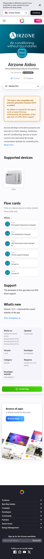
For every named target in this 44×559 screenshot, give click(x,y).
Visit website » (9, 377)
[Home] (22, 20)
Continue (36, 13)
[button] (15, 13)
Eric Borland (28, 353)
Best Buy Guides (8, 504)
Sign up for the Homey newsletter (22, 536)
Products (5, 500)
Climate (7, 363)
